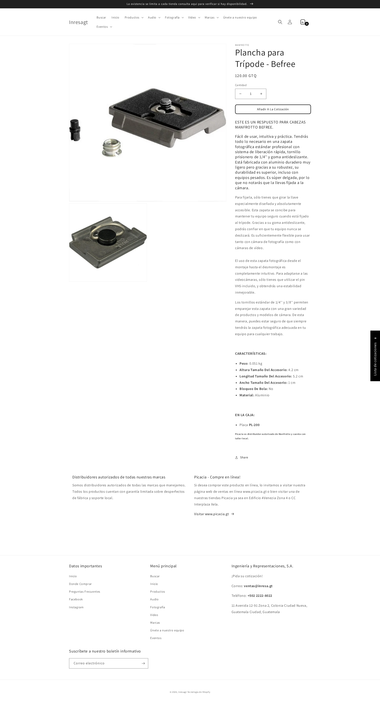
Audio (154, 599)
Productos (157, 592)
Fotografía (157, 607)
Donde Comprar (80, 584)
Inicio (73, 576)
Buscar (155, 576)
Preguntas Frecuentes (84, 592)
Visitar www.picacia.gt (211, 514)
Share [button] (244, 457)
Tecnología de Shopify (198, 692)
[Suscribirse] (143, 663)
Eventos (155, 638)
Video (154, 615)
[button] (133, 17)
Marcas (155, 623)
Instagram (76, 607)
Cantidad (241, 85)
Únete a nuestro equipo (167, 630)
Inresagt (182, 692)
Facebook (76, 599)
